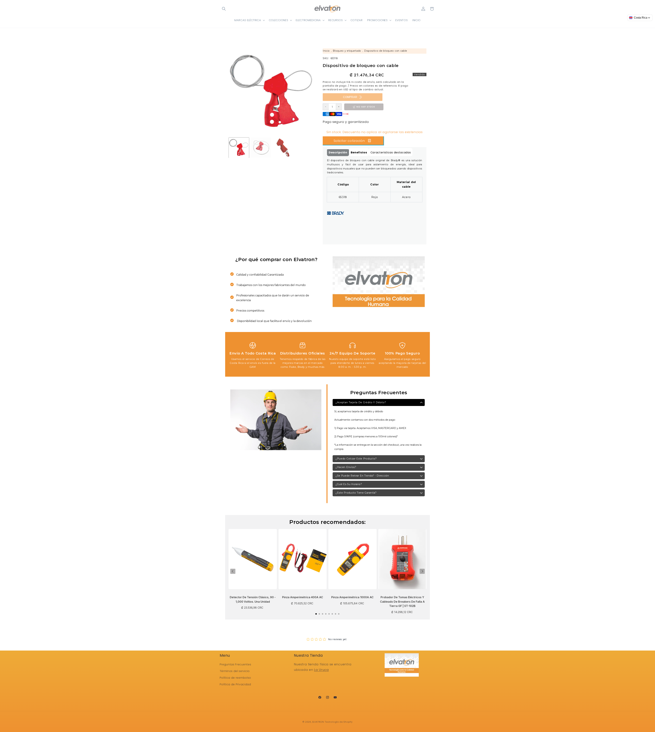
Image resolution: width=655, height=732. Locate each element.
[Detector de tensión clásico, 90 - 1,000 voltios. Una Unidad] (253, 561)
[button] (224, 8)
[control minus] (325, 106)
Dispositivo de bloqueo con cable (385, 50)
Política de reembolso (235, 678)
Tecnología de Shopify (339, 721)
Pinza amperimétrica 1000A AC (352, 597)
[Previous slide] (232, 571)
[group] (239, 147)
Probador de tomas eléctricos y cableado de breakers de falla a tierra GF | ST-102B (402, 601)
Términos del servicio (235, 671)
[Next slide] (422, 571)
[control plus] (339, 106)
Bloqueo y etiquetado (347, 50)
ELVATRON (318, 721)
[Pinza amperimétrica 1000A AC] (352, 561)
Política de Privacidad (235, 684)
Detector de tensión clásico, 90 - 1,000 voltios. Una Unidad (253, 599)
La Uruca (321, 670)
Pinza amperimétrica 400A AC (302, 597)
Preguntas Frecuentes (235, 664)
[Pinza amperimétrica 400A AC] (303, 561)
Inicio (326, 50)
